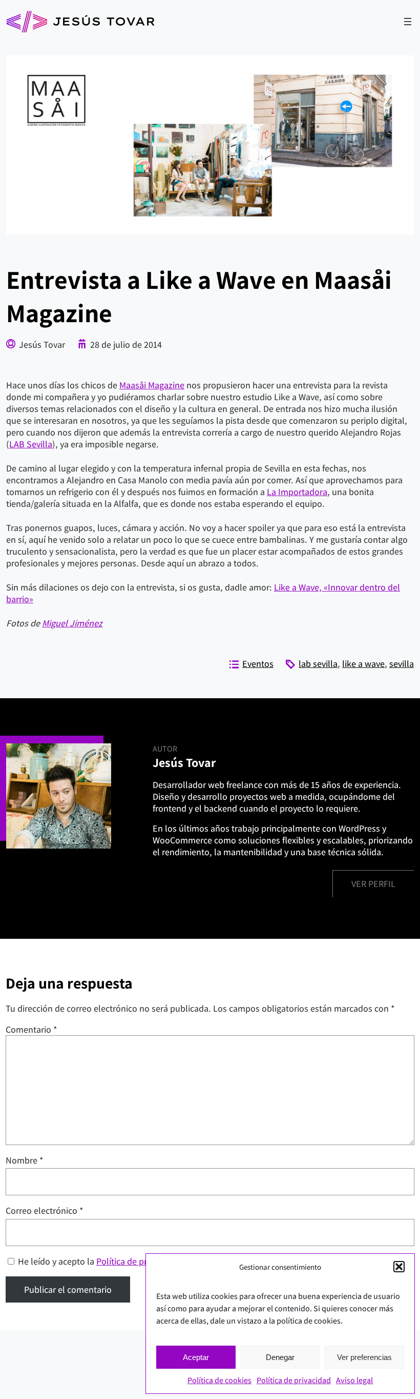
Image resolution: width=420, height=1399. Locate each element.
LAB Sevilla (30, 444)
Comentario (31, 1029)
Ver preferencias (364, 1357)
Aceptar (196, 1357)
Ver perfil (373, 884)
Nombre (25, 1160)
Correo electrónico (44, 1210)
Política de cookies (219, 1380)
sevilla (401, 663)
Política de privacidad (294, 1380)
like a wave (363, 663)
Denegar (280, 1357)
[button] (399, 1267)
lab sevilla (318, 663)
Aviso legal (354, 1380)
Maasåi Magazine (151, 385)
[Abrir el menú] (408, 21)
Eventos (258, 663)
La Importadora (297, 492)
